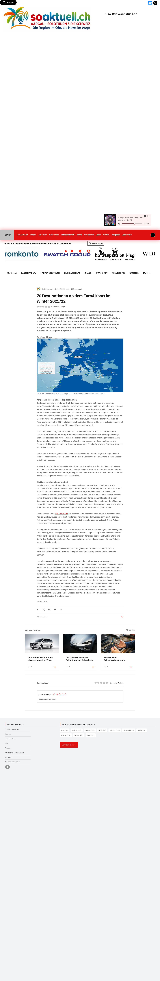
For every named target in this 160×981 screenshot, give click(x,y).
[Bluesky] (150, 3)
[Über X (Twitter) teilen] (43, 609)
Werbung (8, 748)
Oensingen (129, 730)
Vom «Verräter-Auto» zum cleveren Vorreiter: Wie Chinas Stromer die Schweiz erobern (41, 658)
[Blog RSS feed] (7, 767)
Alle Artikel (12, 273)
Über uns (8, 734)
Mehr (145, 273)
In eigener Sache (11, 739)
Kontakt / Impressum (12, 729)
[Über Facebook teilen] (38, 609)
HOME (7, 235)
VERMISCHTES (118, 273)
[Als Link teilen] (55, 609)
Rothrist (91, 735)
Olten (65, 730)
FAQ (6, 743)
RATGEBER (134, 273)
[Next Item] (149, 254)
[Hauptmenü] (153, 235)
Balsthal (79, 735)
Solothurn (90, 730)
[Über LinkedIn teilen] (49, 609)
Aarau (103, 730)
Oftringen (66, 735)
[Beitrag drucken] (61, 609)
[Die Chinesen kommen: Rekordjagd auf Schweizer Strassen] (80, 643)
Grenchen (115, 730)
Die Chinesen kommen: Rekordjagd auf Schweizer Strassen (79, 658)
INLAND (88, 273)
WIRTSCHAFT (102, 273)
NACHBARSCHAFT (72, 273)
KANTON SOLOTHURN (50, 273)
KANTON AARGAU (28, 273)
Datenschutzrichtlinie (12, 762)
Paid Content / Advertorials (14, 752)
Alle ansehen (130, 630)
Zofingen (77, 730)
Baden (142, 730)
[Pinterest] (155, 3)
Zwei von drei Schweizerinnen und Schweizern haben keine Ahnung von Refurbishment (117, 658)
